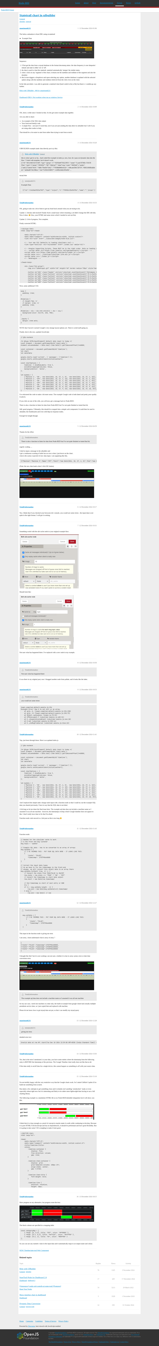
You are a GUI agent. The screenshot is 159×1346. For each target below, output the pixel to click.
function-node (30, 1306)
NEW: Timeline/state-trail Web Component (34, 1250)
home (77, 3)
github (137, 3)
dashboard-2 (31, 1280)
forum (119, 3)
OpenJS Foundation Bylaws (90, 1342)
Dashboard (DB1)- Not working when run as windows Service (41, 97)
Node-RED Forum (7, 10)
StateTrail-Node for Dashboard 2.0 (33, 1277)
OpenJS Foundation (61, 1332)
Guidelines (39, 1321)
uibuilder (22, 21)
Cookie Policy (124, 1342)
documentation (106, 3)
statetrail (28, 21)
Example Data (27, 38)
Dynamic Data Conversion (29, 1304)
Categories (29, 1321)
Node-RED (24, 3)
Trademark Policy (88, 1334)
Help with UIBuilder (32, 154)
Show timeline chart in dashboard (32, 1295)
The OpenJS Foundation (56, 1342)
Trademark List (100, 1334)
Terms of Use (67, 1342)
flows (128, 3)
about (86, 3)
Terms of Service (50, 1321)
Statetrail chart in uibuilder (37, 15)
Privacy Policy (63, 1321)
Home (21, 1321)
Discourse (31, 1326)
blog (94, 3)
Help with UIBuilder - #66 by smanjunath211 (35, 91)
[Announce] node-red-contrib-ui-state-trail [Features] (40, 1286)
